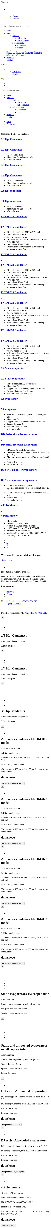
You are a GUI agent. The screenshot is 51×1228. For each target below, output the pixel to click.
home (9, 31)
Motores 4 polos (8, 1225)
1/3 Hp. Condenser (11, 139)
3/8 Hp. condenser (11, 190)
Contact (10, 60)
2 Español (16, 71)
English (15, 19)
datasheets (21, 45)
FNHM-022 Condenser (14, 254)
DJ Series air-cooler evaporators (19, 469)
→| (8, 550)
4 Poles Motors (9, 505)
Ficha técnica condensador (12, 783)
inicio (9, 121)
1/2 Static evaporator (12, 368)
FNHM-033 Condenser (14, 330)
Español (15, 16)
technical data (18, 43)
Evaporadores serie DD (11, 1125)
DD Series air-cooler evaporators (19, 434)
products (10, 33)
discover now (7, 560)
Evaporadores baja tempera (13, 1172)
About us (10, 57)
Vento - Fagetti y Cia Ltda (35, 613)
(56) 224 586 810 (29, 601)
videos (20, 48)
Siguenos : (5, 78)
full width (21, 38)
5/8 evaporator (9, 398)
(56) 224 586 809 (15, 604)
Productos (11, 124)
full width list (23, 40)
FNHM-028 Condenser (14, 292)
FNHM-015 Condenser (14, 216)
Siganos (4, 2)
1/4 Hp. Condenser (11, 164)
